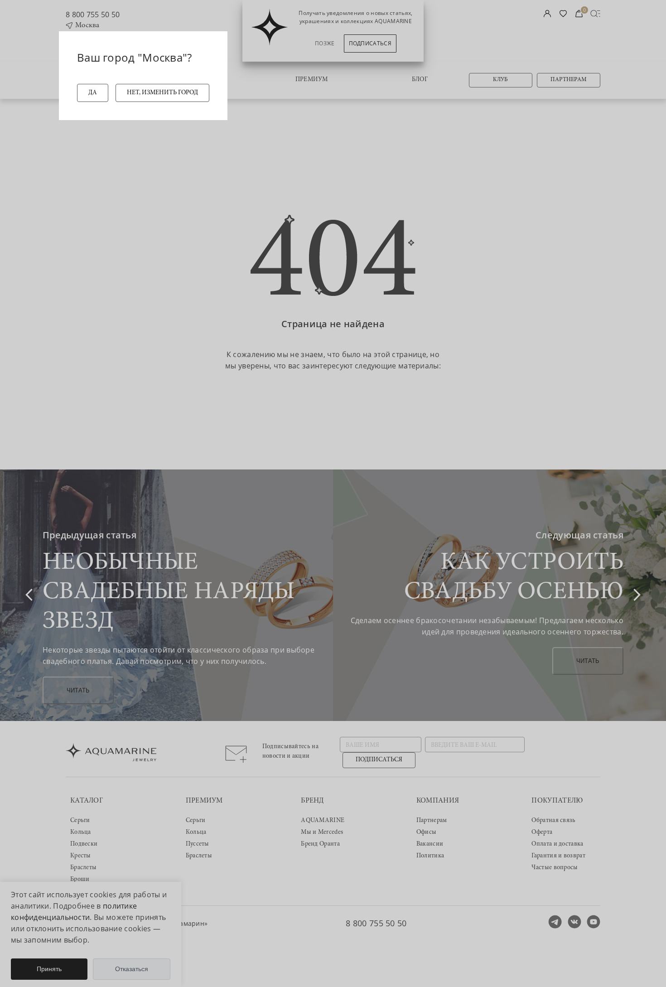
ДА (92, 93)
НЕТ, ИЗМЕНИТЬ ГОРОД (162, 93)
